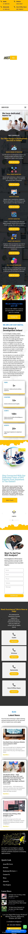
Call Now (14, 641)
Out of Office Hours (21, 7)
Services (5, 867)
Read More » (6, 754)
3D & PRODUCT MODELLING (14, 265)
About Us (6, 881)
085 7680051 (19, 9)
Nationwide (6, 7)
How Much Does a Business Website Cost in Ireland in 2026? (14, 743)
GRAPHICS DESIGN (14, 196)
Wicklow (18, 1)
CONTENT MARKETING (14, 219)
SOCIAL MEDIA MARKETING (14, 174)
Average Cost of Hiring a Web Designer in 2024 (12, 814)
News (4, 878)
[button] (25, 107)
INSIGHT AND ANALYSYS (14, 241)
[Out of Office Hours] (14, 6)
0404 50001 (19, 4)
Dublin (4, 1)
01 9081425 (6, 4)
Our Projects (7, 885)
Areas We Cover (8, 864)
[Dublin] (1, 1)
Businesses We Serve (9, 871)
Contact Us (6, 874)
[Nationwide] (1, 6)
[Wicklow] (14, 1)
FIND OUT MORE (14, 162)
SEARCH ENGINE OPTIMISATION (14, 152)
